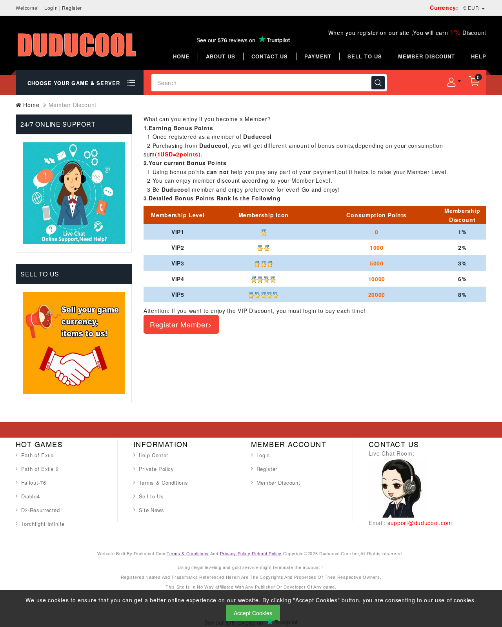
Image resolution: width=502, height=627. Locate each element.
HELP (478, 56)
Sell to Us (151, 496)
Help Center (153, 455)
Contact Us (269, 56)
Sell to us (364, 56)
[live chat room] (398, 487)
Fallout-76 (33, 482)
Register (72, 7)
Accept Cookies (253, 613)
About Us (220, 56)
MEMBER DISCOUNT (426, 56)
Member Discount (278, 482)
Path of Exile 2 (40, 469)
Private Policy (156, 469)
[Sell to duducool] (74, 342)
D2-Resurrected (40, 510)
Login (51, 7)
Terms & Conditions (163, 482)
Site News (151, 510)
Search (378, 82)
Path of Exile (37, 455)
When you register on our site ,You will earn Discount (407, 32)
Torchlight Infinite (43, 523)
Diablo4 (30, 496)
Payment (317, 56)
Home (181, 56)
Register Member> (181, 324)
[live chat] (74, 192)
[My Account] (451, 82)
